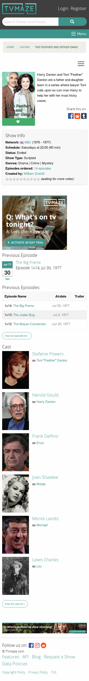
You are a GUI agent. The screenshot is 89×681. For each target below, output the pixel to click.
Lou (39, 566)
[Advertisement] (34, 222)
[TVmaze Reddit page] (43, 645)
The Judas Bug (24, 314)
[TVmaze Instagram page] (37, 645)
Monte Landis (45, 518)
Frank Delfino (45, 436)
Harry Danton (46, 401)
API (25, 657)
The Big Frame (28, 262)
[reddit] (77, 117)
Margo (41, 483)
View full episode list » (17, 335)
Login (63, 8)
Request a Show (59, 657)
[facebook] (71, 117)
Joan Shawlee (45, 477)
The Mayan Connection (29, 323)
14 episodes (42, 168)
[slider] (22, 179)
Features (10, 657)
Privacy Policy (38, 672)
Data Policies (14, 664)
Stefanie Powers (48, 353)
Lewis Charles (45, 559)
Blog (36, 657)
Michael (42, 525)
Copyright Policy (13, 672)
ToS (53, 672)
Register (78, 8)
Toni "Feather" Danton (52, 360)
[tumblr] (84, 117)
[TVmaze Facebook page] (31, 645)
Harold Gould (45, 395)
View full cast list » (15, 603)
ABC (27, 142)
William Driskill (34, 173)
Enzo (40, 442)
